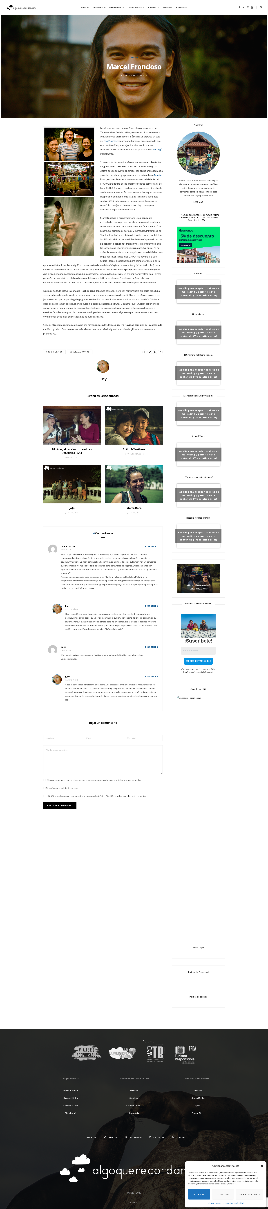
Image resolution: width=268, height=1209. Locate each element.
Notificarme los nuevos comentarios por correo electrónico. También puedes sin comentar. (97, 796)
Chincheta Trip (70, 1105)
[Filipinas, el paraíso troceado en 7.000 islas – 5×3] (72, 425)
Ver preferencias (249, 1194)
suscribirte (128, 796)
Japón (197, 1105)
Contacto (181, 7)
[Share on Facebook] (144, 352)
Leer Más (198, 202)
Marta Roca (134, 508)
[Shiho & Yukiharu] (134, 425)
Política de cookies (213, 1203)
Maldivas (134, 1090)
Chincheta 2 (70, 1113)
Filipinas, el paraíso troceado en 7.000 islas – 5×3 (72, 451)
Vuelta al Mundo (70, 1090)
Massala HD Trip (70, 1098)
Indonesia (134, 1113)
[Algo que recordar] (21, 7)
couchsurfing (54, 352)
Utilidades (115, 7)
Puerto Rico (197, 1113)
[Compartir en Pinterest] (160, 352)
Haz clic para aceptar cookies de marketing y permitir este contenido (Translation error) (198, 292)
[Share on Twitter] (149, 352)
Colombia (197, 1090)
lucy (127, 75)
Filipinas (134, 57)
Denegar (223, 1194)
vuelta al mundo (79, 352)
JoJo (72, 508)
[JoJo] (72, 484)
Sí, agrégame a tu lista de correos (62, 788)
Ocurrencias (135, 7)
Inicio (135, 1202)
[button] (261, 1165)
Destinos (97, 7)
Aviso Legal (198, 947)
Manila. (158, 175)
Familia (152, 7)
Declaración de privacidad (233, 1203)
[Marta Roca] (134, 484)
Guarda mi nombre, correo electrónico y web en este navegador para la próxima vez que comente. (94, 780)
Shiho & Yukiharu (134, 449)
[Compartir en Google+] (155, 352)
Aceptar (199, 1194)
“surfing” (157, 149)
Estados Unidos (134, 1105)
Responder (151, 546)
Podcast (167, 7)
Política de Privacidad (198, 972)
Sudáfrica (134, 1098)
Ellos (83, 7)
